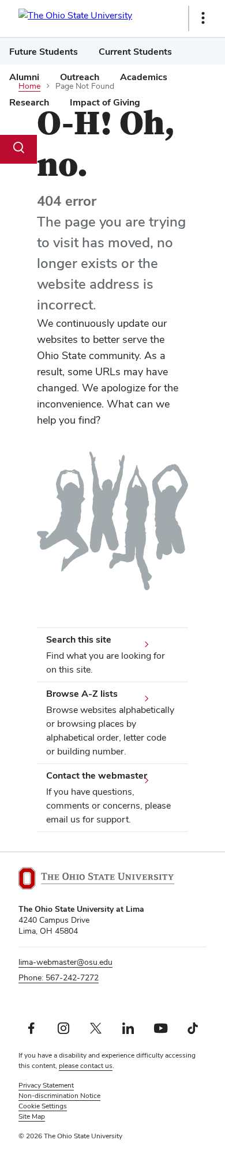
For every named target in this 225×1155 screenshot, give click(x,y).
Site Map (31, 1116)
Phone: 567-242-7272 (58, 977)
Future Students (43, 52)
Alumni (24, 77)
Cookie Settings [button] (42, 1106)
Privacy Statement (46, 1085)
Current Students (135, 52)
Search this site (78, 639)
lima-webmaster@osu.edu (65, 962)
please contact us (85, 1065)
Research (29, 102)
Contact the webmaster (96, 775)
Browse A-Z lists (82, 694)
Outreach (79, 77)
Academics (143, 77)
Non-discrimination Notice (59, 1095)
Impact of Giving (105, 102)
